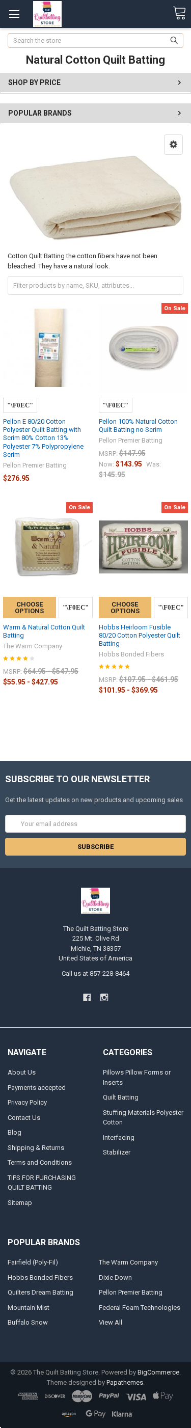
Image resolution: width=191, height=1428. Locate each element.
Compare (20, 405)
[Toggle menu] (14, 14)
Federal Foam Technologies (139, 1307)
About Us (22, 1072)
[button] (173, 144)
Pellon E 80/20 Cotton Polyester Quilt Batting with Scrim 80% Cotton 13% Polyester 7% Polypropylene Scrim (43, 438)
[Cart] (179, 13)
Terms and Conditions (40, 1162)
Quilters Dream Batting (40, 1292)
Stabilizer (116, 1152)
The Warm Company (128, 1262)
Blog (14, 1132)
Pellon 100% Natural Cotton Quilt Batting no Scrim (138, 425)
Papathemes (124, 1382)
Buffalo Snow (28, 1322)
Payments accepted (37, 1087)
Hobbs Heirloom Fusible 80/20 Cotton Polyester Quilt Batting (139, 635)
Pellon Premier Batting (130, 1292)
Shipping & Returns (36, 1147)
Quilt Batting (121, 1097)
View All (110, 1322)
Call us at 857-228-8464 (95, 973)
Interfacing (118, 1137)
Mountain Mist (28, 1307)
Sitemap (20, 1202)
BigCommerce (158, 1372)
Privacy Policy (27, 1102)
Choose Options (29, 607)
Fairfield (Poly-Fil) (33, 1262)
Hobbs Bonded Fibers (40, 1277)
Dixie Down (115, 1277)
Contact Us (24, 1117)
